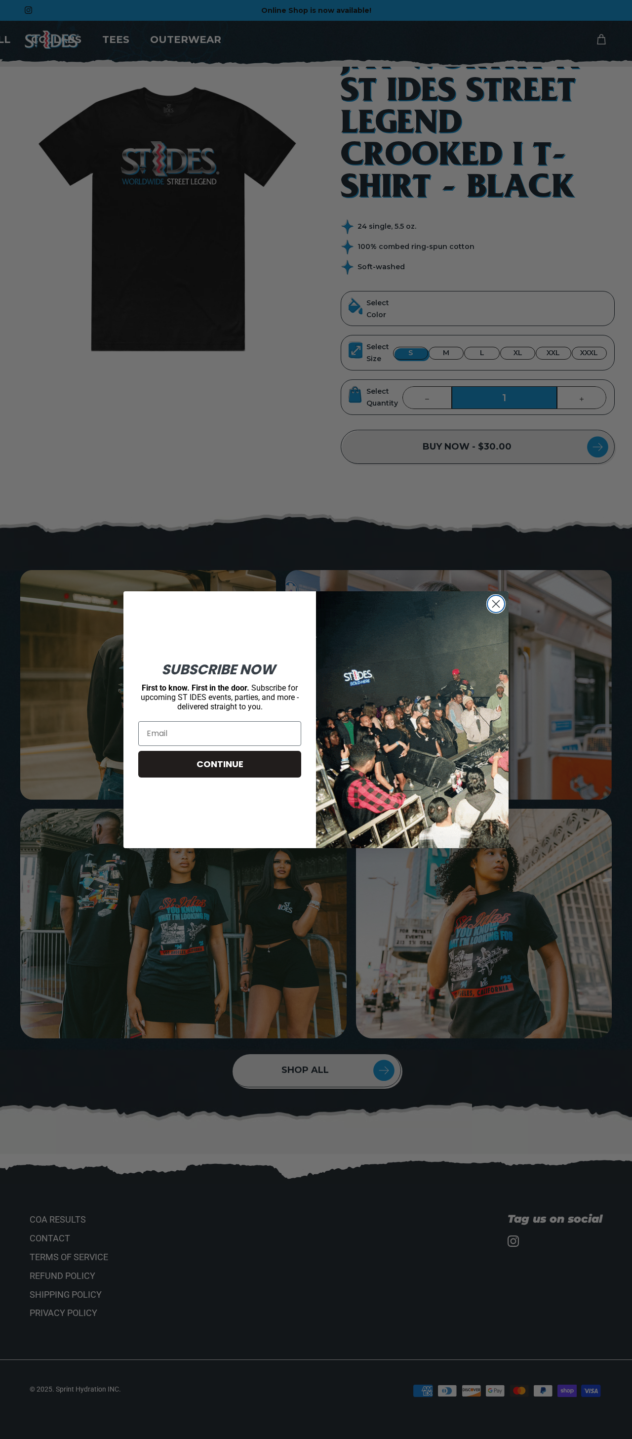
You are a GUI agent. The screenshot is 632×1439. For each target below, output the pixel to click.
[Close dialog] (496, 604)
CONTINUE (220, 764)
